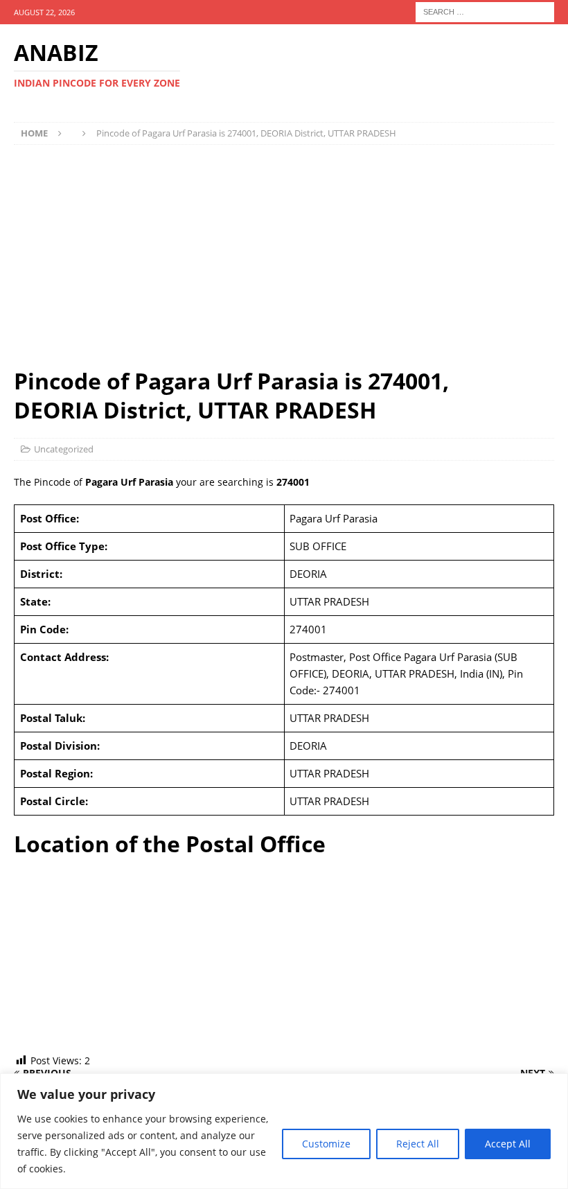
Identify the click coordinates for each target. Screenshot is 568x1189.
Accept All (508, 1143)
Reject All (417, 1143)
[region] (284, 1131)
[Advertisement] (284, 256)
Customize (326, 1143)
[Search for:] (485, 10)
